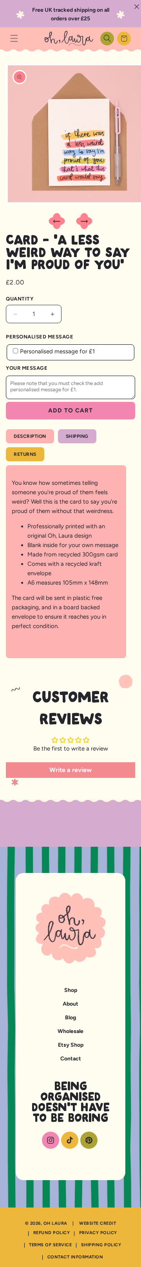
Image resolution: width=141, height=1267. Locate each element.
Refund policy (51, 1232)
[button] (14, 38)
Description (30, 436)
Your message (26, 368)
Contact (70, 1058)
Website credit (97, 1223)
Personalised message (39, 337)
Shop (70, 990)
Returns (25, 454)
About (70, 1004)
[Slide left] (57, 222)
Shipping (77, 436)
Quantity (19, 299)
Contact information (75, 1257)
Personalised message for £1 (57, 351)
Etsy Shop (70, 1045)
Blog (70, 1017)
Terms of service (50, 1244)
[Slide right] (84, 222)
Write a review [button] (70, 770)
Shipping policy (101, 1244)
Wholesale (70, 1031)
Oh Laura (55, 1223)
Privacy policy (98, 1232)
